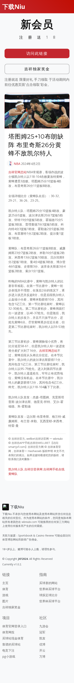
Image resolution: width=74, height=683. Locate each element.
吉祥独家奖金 (37, 68)
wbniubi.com (29, 522)
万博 (42, 656)
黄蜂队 (12, 474)
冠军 (42, 632)
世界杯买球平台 (50, 589)
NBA (17, 164)
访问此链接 (37, 53)
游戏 (5, 595)
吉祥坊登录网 (33, 469)
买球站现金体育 (13, 638)
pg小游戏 (8, 656)
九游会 (43, 626)
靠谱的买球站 (11, 644)
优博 (42, 644)
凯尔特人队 (16, 469)
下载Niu (13, 6)
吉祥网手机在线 (54, 469)
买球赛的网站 (48, 583)
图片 (5, 601)
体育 (5, 589)
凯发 (42, 638)
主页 (5, 583)
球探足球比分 (48, 595)
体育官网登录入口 (14, 626)
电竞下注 (8, 650)
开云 (42, 650)
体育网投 (8, 632)
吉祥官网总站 (17, 172)
